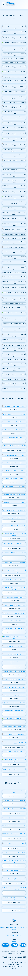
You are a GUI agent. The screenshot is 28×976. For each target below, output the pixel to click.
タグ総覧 (14, 929)
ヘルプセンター (17, 935)
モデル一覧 (19, 927)
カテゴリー (24, 927)
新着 (8, 927)
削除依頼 (12, 935)
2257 (8, 935)
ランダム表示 (13, 927)
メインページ (3, 927)
